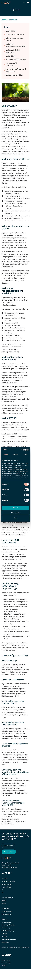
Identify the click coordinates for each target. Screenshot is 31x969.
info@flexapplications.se (9, 867)
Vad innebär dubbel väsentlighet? (13, 51)
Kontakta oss (8, 845)
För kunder (5, 908)
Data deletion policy (8, 931)
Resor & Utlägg (6, 887)
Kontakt (4, 903)
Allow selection (15, 513)
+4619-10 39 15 (6, 865)
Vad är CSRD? (11, 31)
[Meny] (28, 3)
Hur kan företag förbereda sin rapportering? (16, 70)
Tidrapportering (6, 884)
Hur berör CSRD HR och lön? (16, 60)
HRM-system (21, 530)
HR (2, 893)
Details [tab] (15, 454)
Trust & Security (6, 922)
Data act (4, 934)
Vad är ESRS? (10, 56)
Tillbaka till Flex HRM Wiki (9, 19)
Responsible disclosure (9, 939)
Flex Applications (7, 898)
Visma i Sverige (6, 963)
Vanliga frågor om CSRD (14, 75)
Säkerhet (4, 919)
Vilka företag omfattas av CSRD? (15, 39)
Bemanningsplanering (8, 881)
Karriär (4, 965)
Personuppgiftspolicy (8, 925)
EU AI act (4, 936)
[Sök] (24, 3)
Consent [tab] (5, 454)
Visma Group (6, 961)
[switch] (26, 489)
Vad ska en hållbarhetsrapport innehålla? (16, 45)
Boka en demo (9, 852)
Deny (15, 518)
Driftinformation (6, 914)
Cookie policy (6, 928)
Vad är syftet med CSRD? (15, 35)
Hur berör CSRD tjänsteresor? (11, 64)
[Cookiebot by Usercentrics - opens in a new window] (22, 450)
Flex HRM (4, 878)
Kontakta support (7, 911)
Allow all (15, 507)
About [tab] (25, 454)
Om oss (4, 901)
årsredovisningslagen (9, 273)
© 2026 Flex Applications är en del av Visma (15, 947)
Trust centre (5, 942)
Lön (3, 890)
